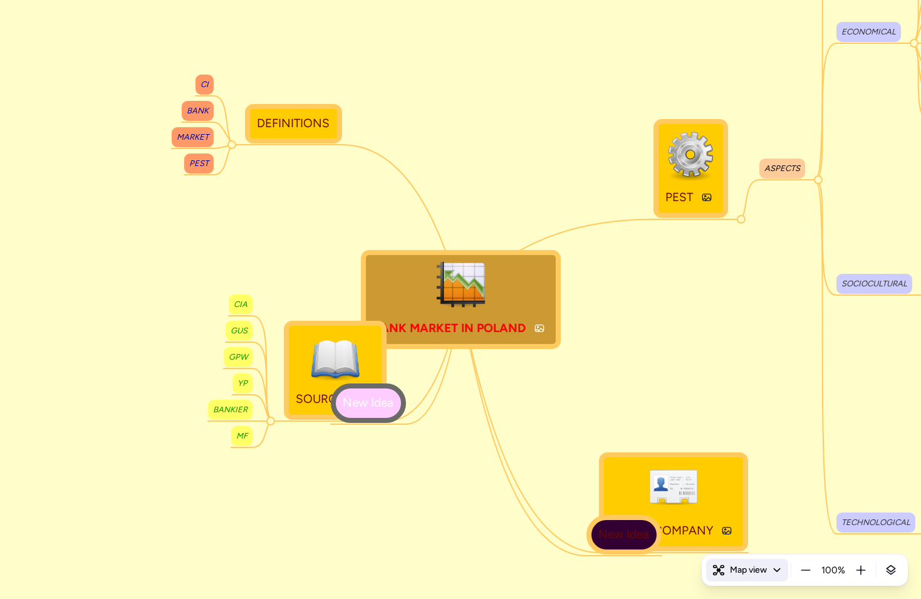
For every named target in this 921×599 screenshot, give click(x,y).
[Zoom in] (860, 570)
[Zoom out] (805, 570)
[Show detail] (890, 570)
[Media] (539, 328)
